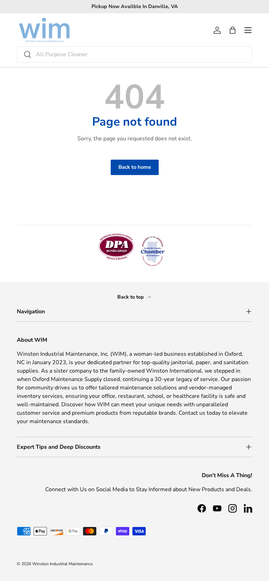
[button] (232, 30)
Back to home (134, 167)
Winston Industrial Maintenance (62, 564)
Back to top (131, 297)
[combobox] (134, 54)
